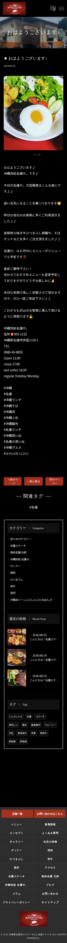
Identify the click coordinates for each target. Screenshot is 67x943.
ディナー (15, 566)
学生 (11, 732)
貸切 (12, 593)
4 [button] (39, 154)
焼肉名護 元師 (18, 552)
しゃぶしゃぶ (15, 716)
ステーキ (40, 716)
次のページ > (54, 481)
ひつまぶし (16, 579)
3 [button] (38, 154)
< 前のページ (13, 481)
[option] (33, 113)
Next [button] (59, 115)
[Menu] (61, 8)
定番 (33, 732)
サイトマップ (50, 902)
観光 (24, 724)
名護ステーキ (18, 545)
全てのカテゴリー (20, 539)
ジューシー (50, 724)
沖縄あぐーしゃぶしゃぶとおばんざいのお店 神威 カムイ (33, 600)
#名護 (33, 507)
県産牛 (43, 732)
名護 (29, 716)
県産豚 (12, 741)
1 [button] (34, 154)
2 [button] (36, 154)
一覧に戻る (33, 481)
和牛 (12, 586)
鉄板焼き (22, 732)
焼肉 (12, 572)
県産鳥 (23, 741)
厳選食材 (35, 724)
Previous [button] (7, 115)
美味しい (13, 724)
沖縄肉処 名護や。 (21, 559)
